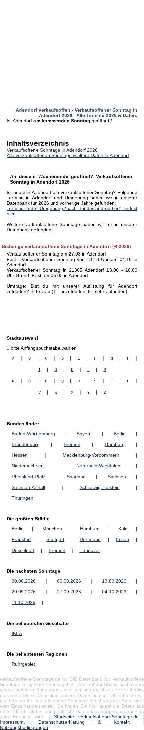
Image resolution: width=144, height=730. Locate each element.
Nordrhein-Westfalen (98, 465)
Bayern (84, 433)
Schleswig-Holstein (100, 487)
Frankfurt (21, 539)
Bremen (72, 444)
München (52, 528)
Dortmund (90, 539)
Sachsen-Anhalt (28, 487)
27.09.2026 (69, 591)
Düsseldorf (23, 550)
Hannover (89, 550)
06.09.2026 (69, 581)
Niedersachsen (28, 465)
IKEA (17, 633)
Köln (123, 528)
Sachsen (116, 476)
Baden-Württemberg (33, 433)
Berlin (120, 433)
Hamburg (115, 444)
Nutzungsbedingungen (24, 727)
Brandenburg (26, 444)
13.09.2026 (114, 581)
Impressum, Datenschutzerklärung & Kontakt (65, 722)
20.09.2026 (24, 591)
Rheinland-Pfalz (28, 476)
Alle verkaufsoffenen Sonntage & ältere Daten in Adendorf (68, 155)
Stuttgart (55, 539)
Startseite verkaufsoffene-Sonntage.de (96, 716)
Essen (122, 539)
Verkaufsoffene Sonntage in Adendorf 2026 (52, 150)
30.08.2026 (24, 581)
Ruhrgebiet (23, 664)
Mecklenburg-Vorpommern (91, 455)
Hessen (20, 455)
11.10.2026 (23, 602)
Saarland (76, 476)
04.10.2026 (114, 591)
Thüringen (22, 498)
